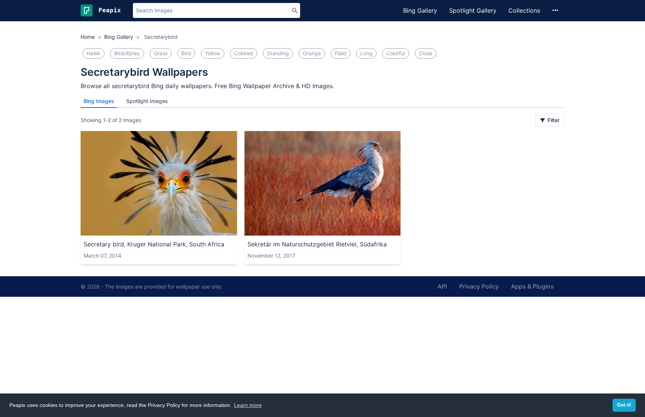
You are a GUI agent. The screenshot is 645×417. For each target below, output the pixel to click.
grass (161, 53)
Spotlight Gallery (472, 10)
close (425, 53)
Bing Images (99, 101)
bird (186, 53)
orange (312, 53)
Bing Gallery (420, 10)
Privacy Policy (479, 286)
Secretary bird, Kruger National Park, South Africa (154, 244)
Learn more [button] (248, 405)
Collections (524, 10)
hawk (93, 53)
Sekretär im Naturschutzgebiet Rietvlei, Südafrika (317, 244)
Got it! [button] (624, 405)
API (442, 286)
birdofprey (127, 53)
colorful (395, 53)
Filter (553, 120)
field (340, 53)
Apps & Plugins (532, 286)
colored (243, 53)
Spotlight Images (147, 101)
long (366, 53)
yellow (212, 53)
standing (278, 53)
